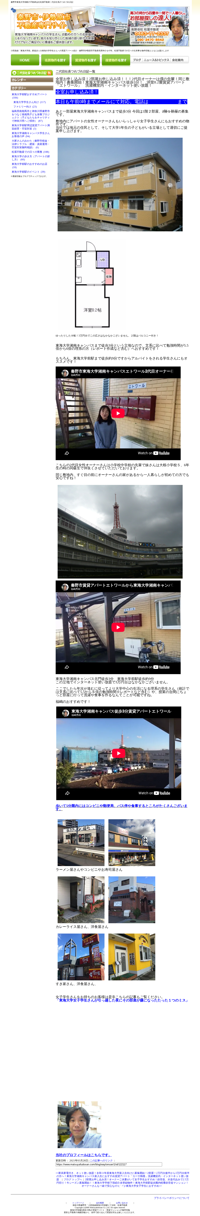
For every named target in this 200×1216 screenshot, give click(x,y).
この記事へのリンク (101, 1160)
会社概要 (100, 1203)
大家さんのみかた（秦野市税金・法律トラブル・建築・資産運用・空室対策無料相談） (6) (31, 144)
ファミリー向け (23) (24, 106)
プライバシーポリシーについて (171, 1198)
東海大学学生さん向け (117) (29, 102)
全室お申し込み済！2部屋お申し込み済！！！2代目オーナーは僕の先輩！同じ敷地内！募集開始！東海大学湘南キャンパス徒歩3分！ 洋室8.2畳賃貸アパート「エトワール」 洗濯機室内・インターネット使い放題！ (122, 82)
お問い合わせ (122, 1203)
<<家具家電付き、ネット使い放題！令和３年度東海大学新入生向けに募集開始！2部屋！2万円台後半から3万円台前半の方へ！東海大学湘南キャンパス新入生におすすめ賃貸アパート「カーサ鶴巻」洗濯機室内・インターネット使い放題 (122, 1176)
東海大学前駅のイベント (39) (28, 171)
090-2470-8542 (163, 101)
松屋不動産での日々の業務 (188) (30, 152)
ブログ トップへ (73, 1179)
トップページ (78, 1203)
